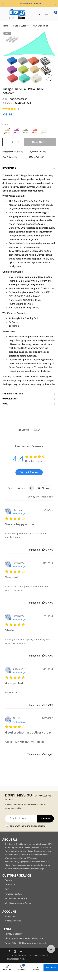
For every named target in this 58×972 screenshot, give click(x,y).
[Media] (49, 77)
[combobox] (40, 496)
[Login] (38, 14)
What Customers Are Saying (18, 903)
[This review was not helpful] (49, 550)
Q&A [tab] (37, 430)
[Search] (46, 14)
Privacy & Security (13, 934)
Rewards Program (13, 894)
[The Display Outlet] (17, 14)
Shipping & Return (12, 394)
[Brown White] (25, 131)
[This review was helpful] (43, 550)
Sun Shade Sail (23, 103)
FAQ (7, 889)
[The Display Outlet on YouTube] (21, 952)
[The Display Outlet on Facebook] (9, 952)
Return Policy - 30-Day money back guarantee (26, 943)
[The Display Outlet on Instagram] (15, 952)
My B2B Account (13, 921)
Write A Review (29, 472)
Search (8, 880)
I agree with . (27, 826)
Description (9, 168)
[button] (6, 142)
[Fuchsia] (16, 131)
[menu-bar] (5, 14)
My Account (10, 916)
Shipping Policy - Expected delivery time (24, 938)
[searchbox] (17, 488)
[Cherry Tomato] (35, 131)
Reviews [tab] (23, 430)
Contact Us (10, 885)
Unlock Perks (10, 399)
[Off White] (44, 131)
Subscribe (45, 818)
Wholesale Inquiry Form (16, 898)
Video (5, 404)
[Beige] (7, 131)
